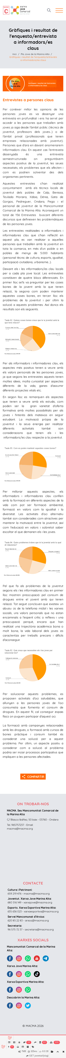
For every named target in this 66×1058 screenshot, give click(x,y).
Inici (15, 54)
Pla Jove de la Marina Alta (35, 54)
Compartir (33, 776)
